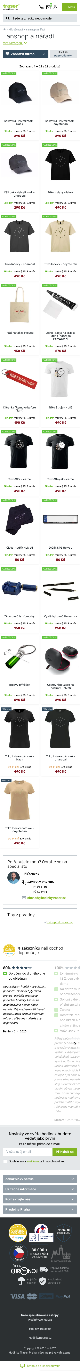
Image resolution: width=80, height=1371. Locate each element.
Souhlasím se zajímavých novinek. (37, 1161)
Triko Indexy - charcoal (20, 264)
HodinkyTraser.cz (40, 1328)
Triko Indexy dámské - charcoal (60, 758)
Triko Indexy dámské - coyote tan (19, 829)
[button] (25, 54)
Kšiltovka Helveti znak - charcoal (19, 194)
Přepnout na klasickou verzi (42, 1366)
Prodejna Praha (17, 1209)
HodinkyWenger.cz (40, 1319)
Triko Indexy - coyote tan (60, 264)
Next (75, 1043)
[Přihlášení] (55, 7)
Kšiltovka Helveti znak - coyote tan (60, 122)
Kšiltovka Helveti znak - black (19, 122)
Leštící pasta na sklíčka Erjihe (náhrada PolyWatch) (60, 336)
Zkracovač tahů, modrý (19, 616)
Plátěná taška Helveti (19, 333)
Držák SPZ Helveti (60, 547)
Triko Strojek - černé (60, 479)
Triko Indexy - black (60, 192)
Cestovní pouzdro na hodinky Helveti (60, 686)
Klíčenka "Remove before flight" (19, 409)
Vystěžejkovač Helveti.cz (60, 616)
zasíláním (33, 1161)
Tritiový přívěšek (19, 685)
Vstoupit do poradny (58, 922)
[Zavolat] (41, 7)
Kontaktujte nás (18, 1199)
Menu (71, 7)
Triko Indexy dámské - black (19, 758)
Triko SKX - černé (19, 479)
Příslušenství (16, 29)
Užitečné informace (20, 1189)
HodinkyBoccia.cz (40, 1337)
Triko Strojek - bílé (60, 407)
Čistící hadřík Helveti (19, 547)
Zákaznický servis (19, 1179)
